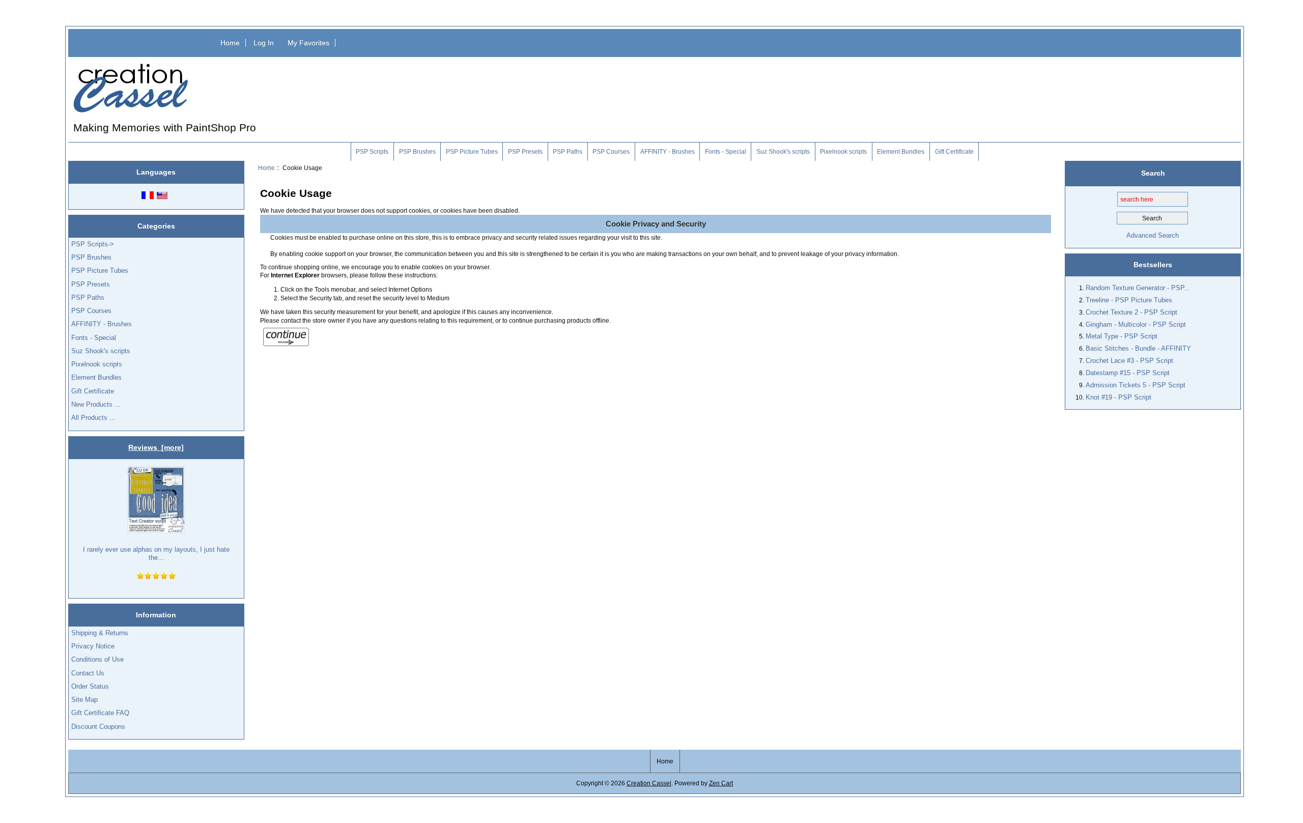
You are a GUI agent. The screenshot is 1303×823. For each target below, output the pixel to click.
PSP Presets (525, 151)
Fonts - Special (725, 151)
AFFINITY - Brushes (667, 151)
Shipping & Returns (99, 633)
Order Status (90, 686)
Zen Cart (721, 783)
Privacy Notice (93, 646)
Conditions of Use (97, 659)
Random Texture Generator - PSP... (1138, 288)
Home (230, 43)
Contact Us (87, 673)
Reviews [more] (156, 447)
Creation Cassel (649, 783)
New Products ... (96, 404)
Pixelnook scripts (843, 151)
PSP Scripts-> (92, 244)
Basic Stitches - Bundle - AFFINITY (1138, 348)
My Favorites (308, 43)
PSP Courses (611, 151)
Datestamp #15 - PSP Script (1128, 373)
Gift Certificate (954, 151)
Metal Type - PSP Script (1121, 336)
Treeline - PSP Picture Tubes (1129, 300)
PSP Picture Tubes (472, 151)
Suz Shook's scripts (783, 151)
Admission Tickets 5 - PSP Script (1135, 385)
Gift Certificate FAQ (100, 713)
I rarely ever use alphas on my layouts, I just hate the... (156, 553)
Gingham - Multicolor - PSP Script (1136, 324)
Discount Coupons (98, 726)
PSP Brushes (417, 151)
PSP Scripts (372, 151)
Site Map (84, 699)
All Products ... (93, 417)
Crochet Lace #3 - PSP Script (1129, 360)
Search (1153, 173)
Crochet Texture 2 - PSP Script (1131, 312)
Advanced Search (1152, 235)
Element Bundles (900, 151)
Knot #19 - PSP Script (1118, 397)
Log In (263, 43)
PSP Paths (567, 151)
